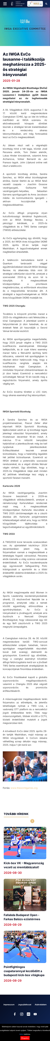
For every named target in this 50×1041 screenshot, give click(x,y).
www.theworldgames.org (24, 788)
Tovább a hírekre (16, 821)
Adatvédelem (41, 1004)
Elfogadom (25, 1038)
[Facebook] (15, 1014)
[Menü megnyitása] (5, 4)
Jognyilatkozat (24, 1004)
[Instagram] (22, 1014)
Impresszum (8, 1004)
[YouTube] (35, 1014)
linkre (21, 1034)
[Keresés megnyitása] (46, 4)
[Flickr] (28, 1014)
